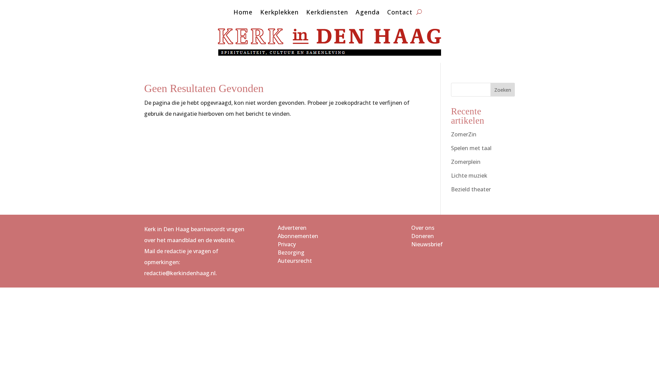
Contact (400, 13)
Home (243, 13)
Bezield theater (471, 189)
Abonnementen (298, 236)
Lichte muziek (469, 175)
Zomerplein (466, 162)
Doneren (422, 236)
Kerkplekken (279, 13)
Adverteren (292, 228)
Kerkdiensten (327, 13)
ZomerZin (463, 134)
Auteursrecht (295, 261)
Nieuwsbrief (427, 244)
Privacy (287, 244)
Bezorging (291, 252)
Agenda (368, 13)
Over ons (423, 228)
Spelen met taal (471, 148)
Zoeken (502, 90)
